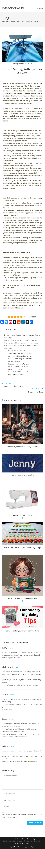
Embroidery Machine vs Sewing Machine (22, 447)
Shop (23, 839)
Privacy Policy (31, 839)
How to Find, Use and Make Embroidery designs (22, 548)
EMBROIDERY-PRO (13, 8)
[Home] (3, 21)
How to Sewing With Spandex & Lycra (32, 21)
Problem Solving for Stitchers (22, 515)
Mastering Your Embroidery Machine (22, 598)
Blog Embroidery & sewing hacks (12, 841)
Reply (11, 648)
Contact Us (37, 841)
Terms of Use (28, 841)
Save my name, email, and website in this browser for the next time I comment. (22, 815)
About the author (25, 843)
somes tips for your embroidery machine (22, 631)
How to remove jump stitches (22, 475)
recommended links (14, 839)
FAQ (16, 843)
